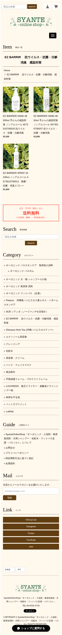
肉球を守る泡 (13, 397)
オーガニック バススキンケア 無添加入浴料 (30, 265)
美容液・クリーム (15, 358)
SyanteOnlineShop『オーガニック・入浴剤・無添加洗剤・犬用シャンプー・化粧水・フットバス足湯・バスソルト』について (31, 438)
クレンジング (13, 344)
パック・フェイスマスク (18, 365)
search (32, 6)
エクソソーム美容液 (16, 336)
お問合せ (10, 447)
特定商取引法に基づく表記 (19, 458)
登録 (9, 497)
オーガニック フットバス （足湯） (24, 293)
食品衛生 (10, 372)
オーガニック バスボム (22, 271)
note (31, 546)
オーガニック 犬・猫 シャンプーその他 (26, 279)
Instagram (31, 526)
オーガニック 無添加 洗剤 (19, 286)
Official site (31, 520)
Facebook (31, 540)
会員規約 (10, 463)
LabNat (10, 411)
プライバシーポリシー (17, 453)
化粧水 (9, 351)
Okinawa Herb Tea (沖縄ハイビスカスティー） (30, 329)
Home (7, 70)
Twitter (31, 533)
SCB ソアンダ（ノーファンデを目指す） (27, 311)
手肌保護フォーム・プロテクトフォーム (27, 379)
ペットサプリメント (16, 404)
